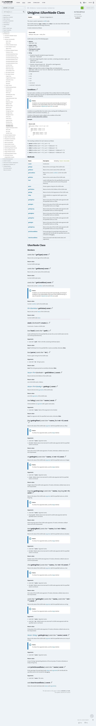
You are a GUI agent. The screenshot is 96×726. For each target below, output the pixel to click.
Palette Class (9, 90)
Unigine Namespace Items (11, 127)
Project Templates (7, 30)
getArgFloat (31, 199)
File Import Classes (10, 72)
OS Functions (9, 89)
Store (43, 2)
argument (39, 403)
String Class (8, 109)
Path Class (8, 92)
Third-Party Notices (7, 168)
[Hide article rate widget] (93, 720)
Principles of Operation (8, 20)
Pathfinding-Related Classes (11, 148)
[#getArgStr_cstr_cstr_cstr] (35, 601)
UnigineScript (44, 106)
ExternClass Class (10, 68)
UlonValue (33, 308)
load (29, 180)
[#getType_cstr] (49, 255)
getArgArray (31, 227)
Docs (23, 2)
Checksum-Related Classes (12, 50)
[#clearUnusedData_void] (51, 683)
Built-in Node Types (7, 28)
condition (55, 172)
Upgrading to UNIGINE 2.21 (9, 164)
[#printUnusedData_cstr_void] (65, 667)
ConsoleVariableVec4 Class (12, 63)
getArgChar (31, 218)
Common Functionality (9, 39)
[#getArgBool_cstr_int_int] (33, 531)
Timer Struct (8, 118)
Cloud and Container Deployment (10, 162)
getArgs (30, 192)
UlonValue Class (9, 124)
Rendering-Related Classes (10, 153)
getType (30, 167)
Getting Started (6, 15)
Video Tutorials (6, 19)
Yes (81, 723)
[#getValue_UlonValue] (52, 308)
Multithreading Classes (11, 87)
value (39, 311)
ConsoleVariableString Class (12, 57)
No (87, 723)
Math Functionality (9, 142)
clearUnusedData (32, 237)
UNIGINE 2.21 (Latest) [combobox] (8, 8)
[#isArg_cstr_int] (55, 400)
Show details (66, 160)
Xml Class (8, 131)
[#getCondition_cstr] (52, 282)
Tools (4, 26)
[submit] (24, 12)
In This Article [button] (79, 12)
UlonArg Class (9, 122)
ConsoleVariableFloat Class (12, 54)
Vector (29, 372)
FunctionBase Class (10, 70)
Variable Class (9, 133)
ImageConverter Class (11, 78)
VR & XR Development (8, 159)
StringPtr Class (9, 113)
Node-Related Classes (9, 144)
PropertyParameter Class (11, 98)
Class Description (78, 16)
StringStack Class (9, 114)
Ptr (28, 308)
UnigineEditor (6, 24)
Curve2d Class (9, 65)
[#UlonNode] (49, 323)
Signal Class (8, 48)
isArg (29, 195)
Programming (6, 32)
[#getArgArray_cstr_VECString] (68, 635)
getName (30, 169)
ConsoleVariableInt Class (11, 55)
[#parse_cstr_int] (49, 352)
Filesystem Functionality (10, 138)
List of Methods (77, 14)
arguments (40, 390)
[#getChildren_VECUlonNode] (61, 373)
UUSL (51, 106)
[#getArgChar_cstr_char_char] (69, 565)
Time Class (8, 116)
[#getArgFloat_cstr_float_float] (29, 422)
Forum (18, 2)
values (48, 670)
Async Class (8, 41)
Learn (29, 2)
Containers (7, 37)
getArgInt (30, 204)
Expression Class (9, 67)
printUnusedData (32, 231)
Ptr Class (8, 100)
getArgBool (31, 213)
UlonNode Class (9, 125)
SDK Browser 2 (6, 22)
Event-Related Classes (11, 46)
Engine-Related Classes (10, 136)
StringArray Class (9, 111)
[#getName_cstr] (50, 269)
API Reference (6, 33)
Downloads (36, 2)
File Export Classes (10, 74)
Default (61, 160)
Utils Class (8, 129)
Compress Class (9, 52)
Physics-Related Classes (10, 149)
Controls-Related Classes (10, 135)
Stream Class (9, 107)
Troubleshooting (7, 166)
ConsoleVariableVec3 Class (12, 61)
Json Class (8, 81)
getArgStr (30, 222)
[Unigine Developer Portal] (7, 2)
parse (29, 186)
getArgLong (31, 209)
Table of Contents (7, 170)
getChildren (31, 189)
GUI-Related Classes (9, 140)
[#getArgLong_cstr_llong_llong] (33, 493)
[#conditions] (37, 90)
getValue (30, 177)
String (35, 635)
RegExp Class (9, 103)
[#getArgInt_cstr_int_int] (65, 457)
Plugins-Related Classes (10, 151)
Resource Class (9, 105)
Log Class (8, 83)
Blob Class (8, 43)
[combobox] (85, 3)
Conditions (77, 18)
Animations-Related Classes (11, 35)
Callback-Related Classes (11, 44)
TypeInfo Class (9, 120)
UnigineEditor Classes (9, 157)
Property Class (9, 96)
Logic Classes (9, 85)
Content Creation (7, 160)
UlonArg (38, 386)
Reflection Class (9, 102)
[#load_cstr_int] (50, 331)
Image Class (8, 76)
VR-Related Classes (9, 155)
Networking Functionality (10, 146)
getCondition (31, 172)
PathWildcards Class (10, 94)
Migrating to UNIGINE (8, 17)
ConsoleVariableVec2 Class (12, 59)
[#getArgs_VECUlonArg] (57, 386)
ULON (45, 21)
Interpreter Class (9, 79)
